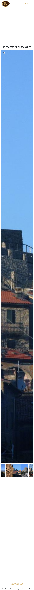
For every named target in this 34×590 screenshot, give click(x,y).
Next (31, 256)
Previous (3, 256)
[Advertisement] (17, 26)
